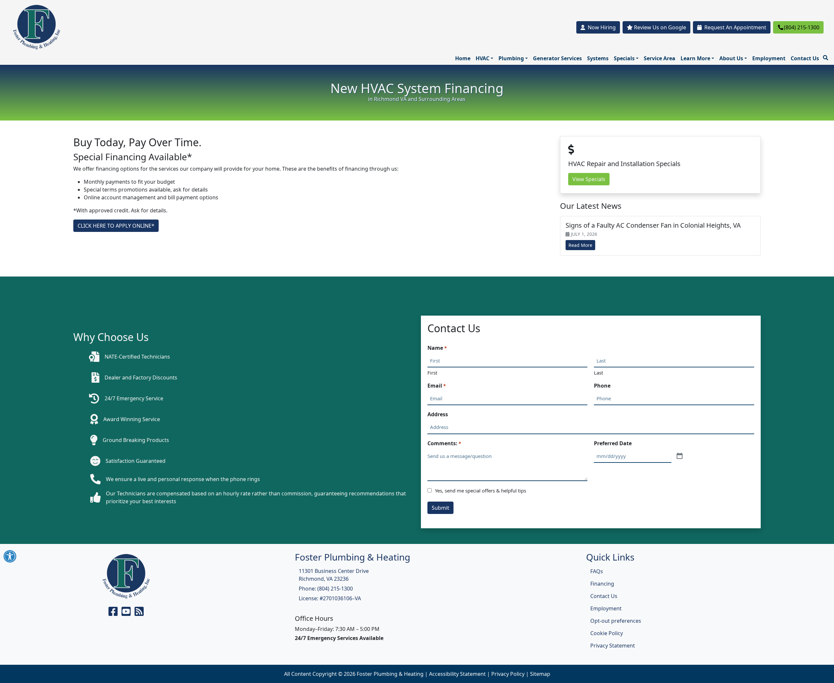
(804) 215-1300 (801, 27)
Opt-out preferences (615, 620)
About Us (731, 58)
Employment (768, 58)
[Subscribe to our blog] (139, 613)
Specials (624, 58)
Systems (598, 58)
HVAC (482, 58)
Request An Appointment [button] (735, 27)
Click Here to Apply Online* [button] (116, 225)
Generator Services (557, 58)
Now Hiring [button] (602, 27)
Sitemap (540, 673)
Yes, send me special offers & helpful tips (480, 490)
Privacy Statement (612, 645)
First (432, 372)
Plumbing (511, 58)
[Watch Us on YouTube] (127, 613)
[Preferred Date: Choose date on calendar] (679, 456)
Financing (602, 583)
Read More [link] (580, 245)
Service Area (659, 58)
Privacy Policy (508, 673)
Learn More (695, 58)
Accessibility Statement (457, 673)
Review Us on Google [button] (659, 27)
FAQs (596, 571)
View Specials (588, 179)
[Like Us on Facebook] (113, 613)
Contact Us (805, 58)
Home (462, 58)
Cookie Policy (606, 633)
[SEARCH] (826, 55)
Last (598, 372)
